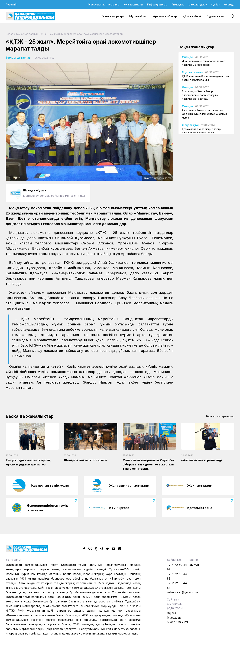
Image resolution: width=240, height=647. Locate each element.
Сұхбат (215, 4)
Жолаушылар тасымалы (103, 4)
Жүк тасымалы (133, 4)
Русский (11, 4)
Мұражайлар (138, 16)
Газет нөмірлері (113, 16)
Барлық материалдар (220, 416)
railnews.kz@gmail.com (182, 592)
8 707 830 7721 (177, 622)
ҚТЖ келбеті (192, 16)
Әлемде (229, 4)
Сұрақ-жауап (215, 16)
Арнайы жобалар (165, 16)
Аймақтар (178, 4)
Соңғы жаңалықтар (196, 47)
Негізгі (9, 33)
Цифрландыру (198, 4)
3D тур (194, 565)
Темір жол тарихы (27, 33)
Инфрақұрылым (157, 4)
